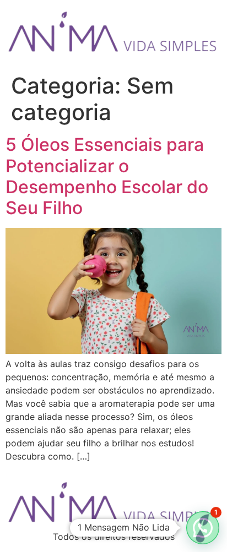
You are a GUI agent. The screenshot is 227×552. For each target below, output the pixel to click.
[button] (202, 527)
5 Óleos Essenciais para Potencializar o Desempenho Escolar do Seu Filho (107, 176)
